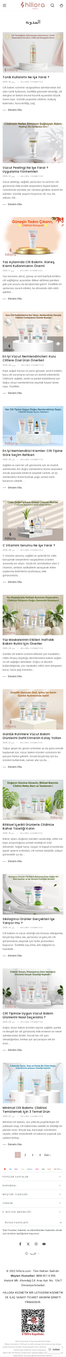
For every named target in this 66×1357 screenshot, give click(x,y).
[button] (52, 5)
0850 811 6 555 (45, 1275)
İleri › (47, 1155)
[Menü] (4, 5)
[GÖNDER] (61, 1222)
